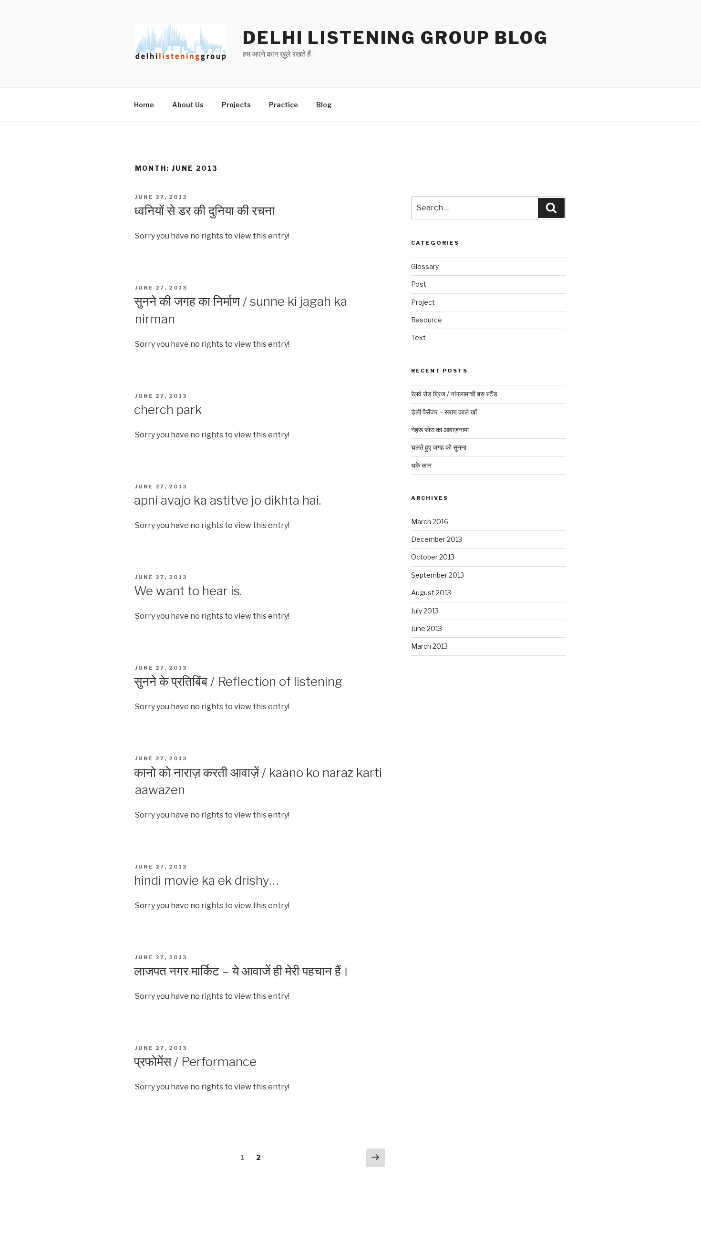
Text (418, 337)
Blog (324, 105)
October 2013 (432, 557)
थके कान (421, 465)
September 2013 (437, 575)
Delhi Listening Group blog (395, 37)
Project (423, 302)
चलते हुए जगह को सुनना (438, 447)
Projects (236, 105)
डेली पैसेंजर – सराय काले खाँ (444, 412)
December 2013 (436, 539)
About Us (188, 105)
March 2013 (429, 646)
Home (144, 105)
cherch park (168, 409)
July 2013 (425, 611)
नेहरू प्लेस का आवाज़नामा (440, 429)
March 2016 (429, 522)
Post (418, 284)
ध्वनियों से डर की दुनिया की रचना (204, 210)
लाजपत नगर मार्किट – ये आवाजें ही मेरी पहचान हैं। (242, 970)
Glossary (425, 266)
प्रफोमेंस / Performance (195, 1061)
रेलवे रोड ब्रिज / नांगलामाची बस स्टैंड (454, 394)
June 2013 (426, 628)
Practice (283, 105)
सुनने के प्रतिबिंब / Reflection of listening (238, 681)
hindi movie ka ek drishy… (206, 880)
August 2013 (431, 593)
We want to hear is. (188, 590)
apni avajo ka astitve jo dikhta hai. (227, 500)
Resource (426, 320)
